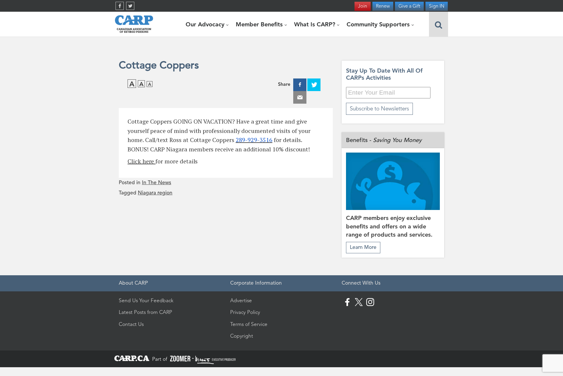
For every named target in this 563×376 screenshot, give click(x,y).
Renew (383, 6)
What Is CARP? (315, 24)
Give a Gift (409, 6)
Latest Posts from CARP (145, 312)
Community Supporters (379, 24)
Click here (141, 161)
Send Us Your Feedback (146, 300)
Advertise (241, 300)
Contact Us (131, 324)
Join (362, 6)
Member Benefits (260, 24)
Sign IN (436, 6)
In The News (156, 183)
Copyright (241, 336)
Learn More (363, 247)
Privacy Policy (245, 312)
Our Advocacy (206, 24)
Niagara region (155, 193)
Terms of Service (248, 324)
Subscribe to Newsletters (379, 108)
